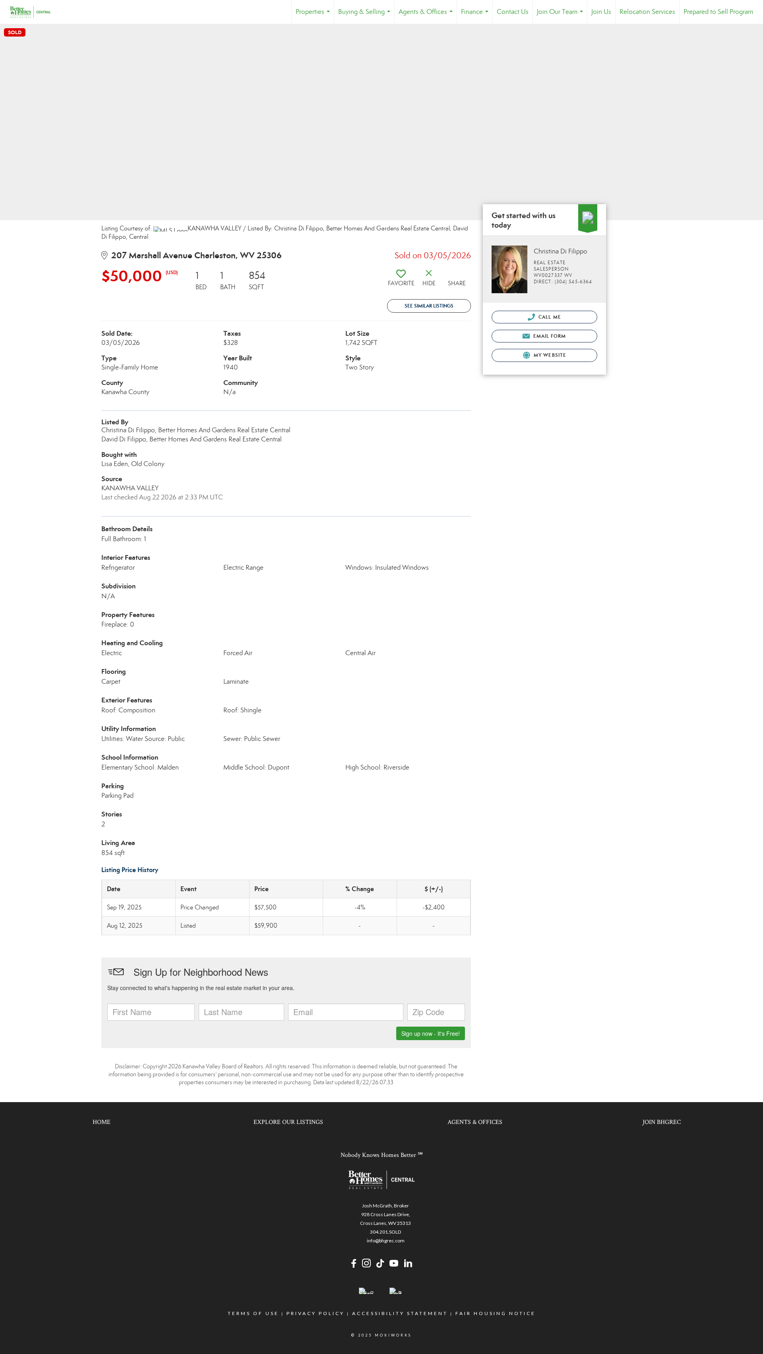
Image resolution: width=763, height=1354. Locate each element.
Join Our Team (561, 16)
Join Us (601, 12)
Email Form (548, 336)
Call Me (549, 317)
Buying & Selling (365, 16)
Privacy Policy (316, 1313)
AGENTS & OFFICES (474, 1122)
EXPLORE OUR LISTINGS (288, 1122)
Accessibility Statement (400, 1313)
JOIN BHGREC (662, 1122)
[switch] (401, 281)
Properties (314, 16)
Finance (476, 16)
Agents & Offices (427, 16)
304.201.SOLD (385, 1232)
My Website (549, 355)
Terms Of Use (253, 1313)
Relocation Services (647, 12)
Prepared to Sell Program (718, 12)
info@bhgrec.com (386, 1241)
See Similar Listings (429, 306)
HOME (101, 1122)
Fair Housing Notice (495, 1313)
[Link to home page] (34, 12)
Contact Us (513, 12)
